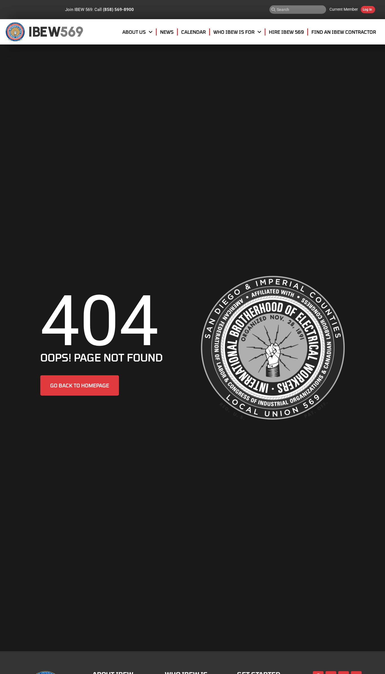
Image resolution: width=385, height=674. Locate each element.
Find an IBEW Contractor (343, 32)
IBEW (44, 31)
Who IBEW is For (234, 32)
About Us (134, 32)
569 (71, 31)
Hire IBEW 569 (286, 32)
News (167, 32)
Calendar (193, 32)
